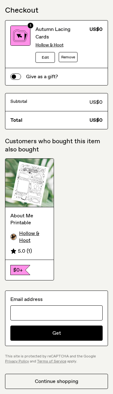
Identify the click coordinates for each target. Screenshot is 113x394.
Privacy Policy (17, 361)
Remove (68, 57)
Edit (45, 57)
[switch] (15, 77)
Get (56, 333)
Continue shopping (56, 381)
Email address (26, 299)
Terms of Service (51, 361)
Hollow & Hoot (49, 45)
